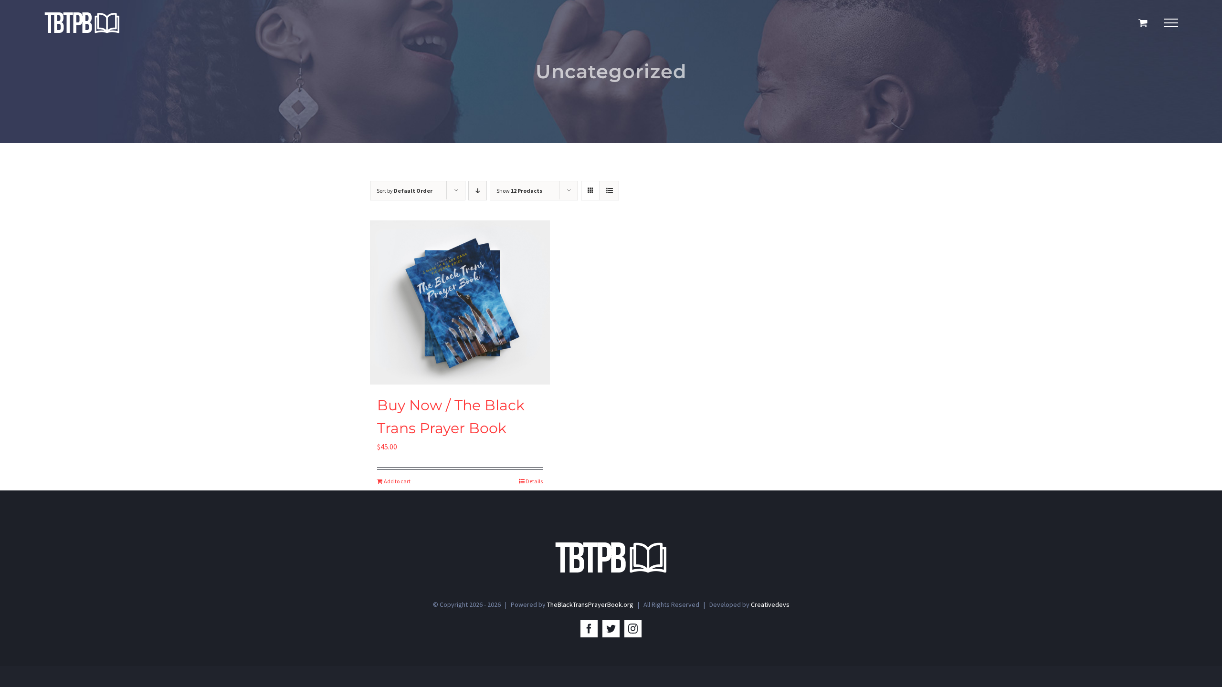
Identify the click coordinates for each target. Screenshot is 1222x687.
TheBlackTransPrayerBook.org (590, 604)
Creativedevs (770, 604)
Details (534, 481)
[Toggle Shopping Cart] (1143, 23)
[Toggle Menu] (1171, 23)
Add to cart (397, 481)
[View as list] (609, 190)
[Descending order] (477, 190)
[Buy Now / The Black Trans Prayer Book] (460, 302)
